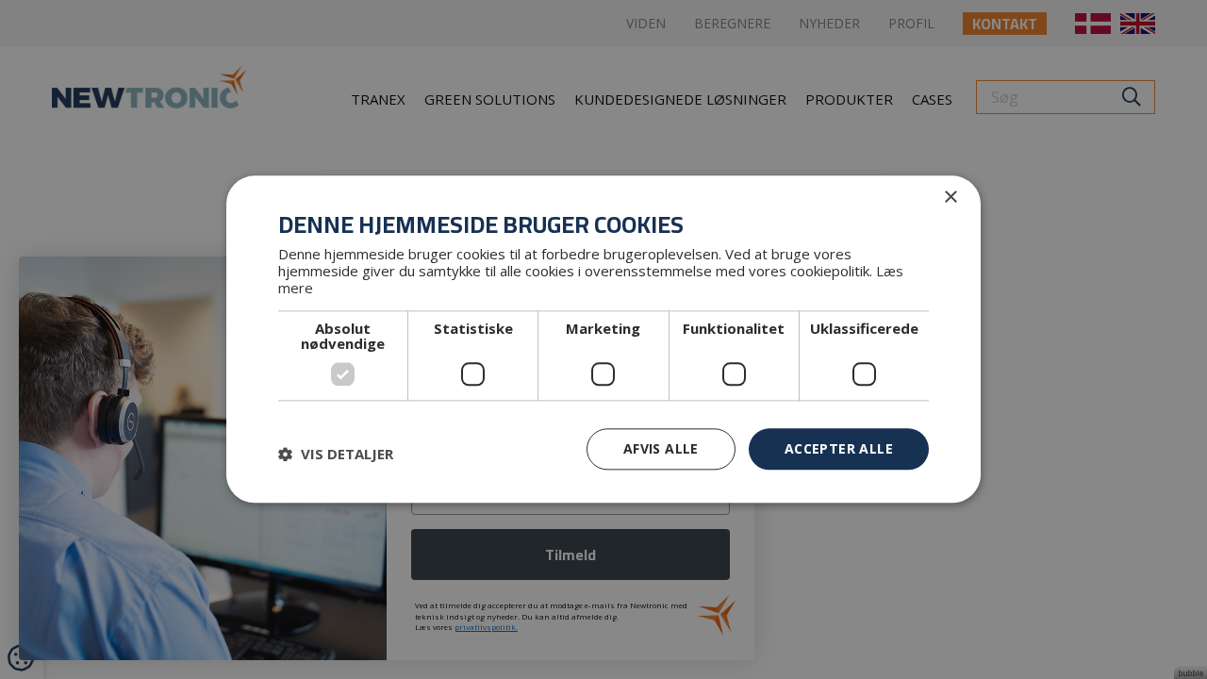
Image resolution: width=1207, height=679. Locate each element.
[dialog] (603, 339)
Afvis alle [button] (661, 448)
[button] (335, 453)
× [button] (950, 197)
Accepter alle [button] (839, 448)
